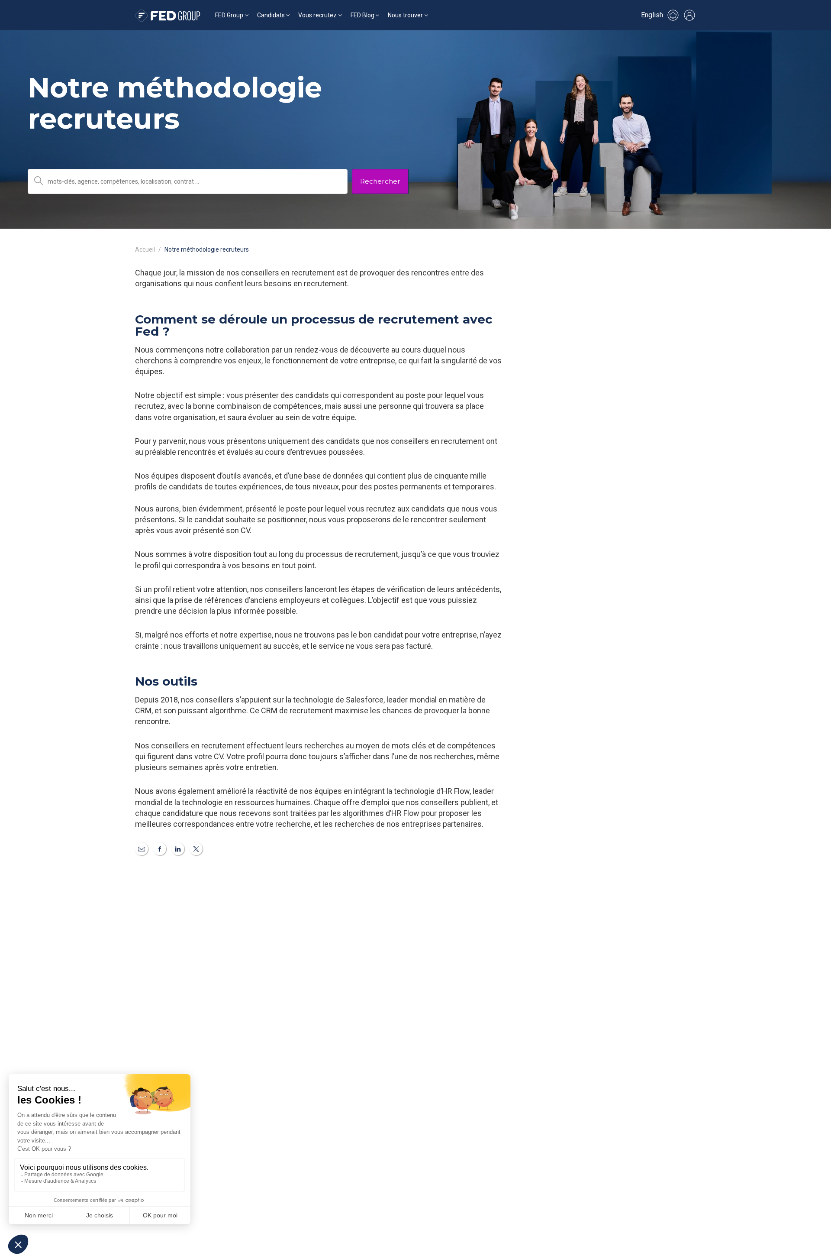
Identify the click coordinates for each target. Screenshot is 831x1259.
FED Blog (362, 15)
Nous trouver (405, 15)
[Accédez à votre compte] (689, 15)
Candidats (271, 15)
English (652, 15)
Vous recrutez (317, 15)
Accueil (145, 249)
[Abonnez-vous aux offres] (673, 15)
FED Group (229, 15)
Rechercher (380, 181)
